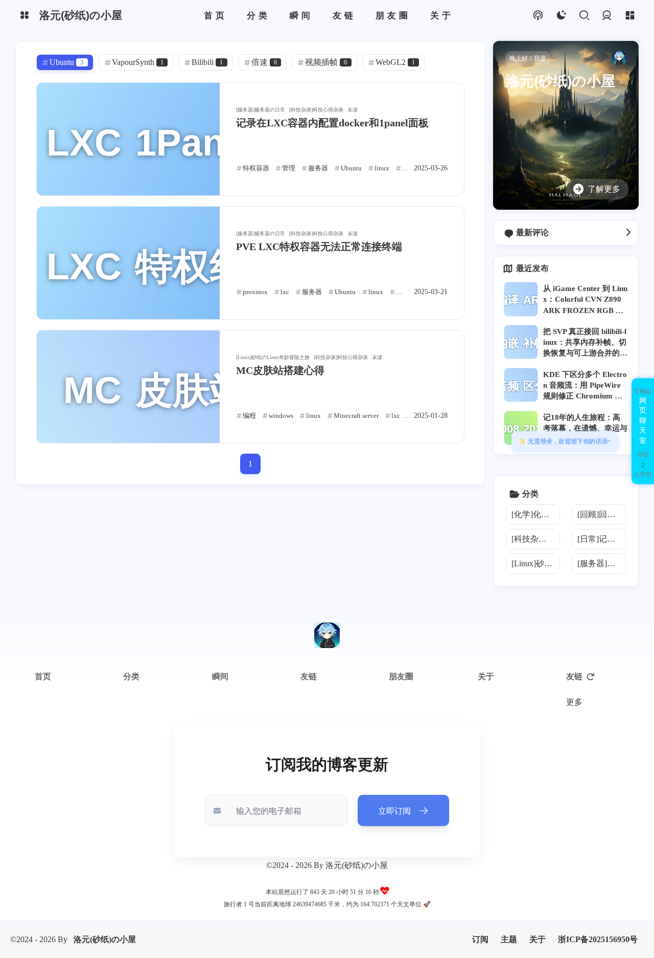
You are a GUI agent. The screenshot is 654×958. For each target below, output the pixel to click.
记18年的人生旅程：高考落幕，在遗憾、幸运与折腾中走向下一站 (585, 428)
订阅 (480, 939)
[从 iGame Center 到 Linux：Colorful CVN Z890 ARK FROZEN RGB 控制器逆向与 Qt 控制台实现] (521, 299)
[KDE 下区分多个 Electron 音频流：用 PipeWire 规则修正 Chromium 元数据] (521, 385)
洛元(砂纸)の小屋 (105, 939)
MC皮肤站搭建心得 (280, 370)
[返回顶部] (327, 635)
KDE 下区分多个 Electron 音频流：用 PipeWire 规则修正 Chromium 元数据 (585, 386)
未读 (352, 110)
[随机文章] (538, 16)
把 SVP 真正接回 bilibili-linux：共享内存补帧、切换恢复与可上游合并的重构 (585, 343)
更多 (574, 702)
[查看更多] (628, 233)
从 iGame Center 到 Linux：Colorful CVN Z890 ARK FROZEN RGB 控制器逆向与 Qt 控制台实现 (585, 300)
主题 (509, 939)
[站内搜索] (584, 16)
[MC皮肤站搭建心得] (128, 386)
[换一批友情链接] (591, 677)
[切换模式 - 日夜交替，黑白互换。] (561, 16)
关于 (537, 939)
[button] (643, 431)
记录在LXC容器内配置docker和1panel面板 (332, 122)
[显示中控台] (630, 16)
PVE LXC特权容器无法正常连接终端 (319, 246)
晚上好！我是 (527, 58)
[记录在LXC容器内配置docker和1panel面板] (128, 139)
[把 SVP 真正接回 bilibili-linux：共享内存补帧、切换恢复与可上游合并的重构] (521, 342)
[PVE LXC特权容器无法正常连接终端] (128, 263)
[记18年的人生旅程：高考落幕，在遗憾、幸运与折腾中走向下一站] (521, 428)
